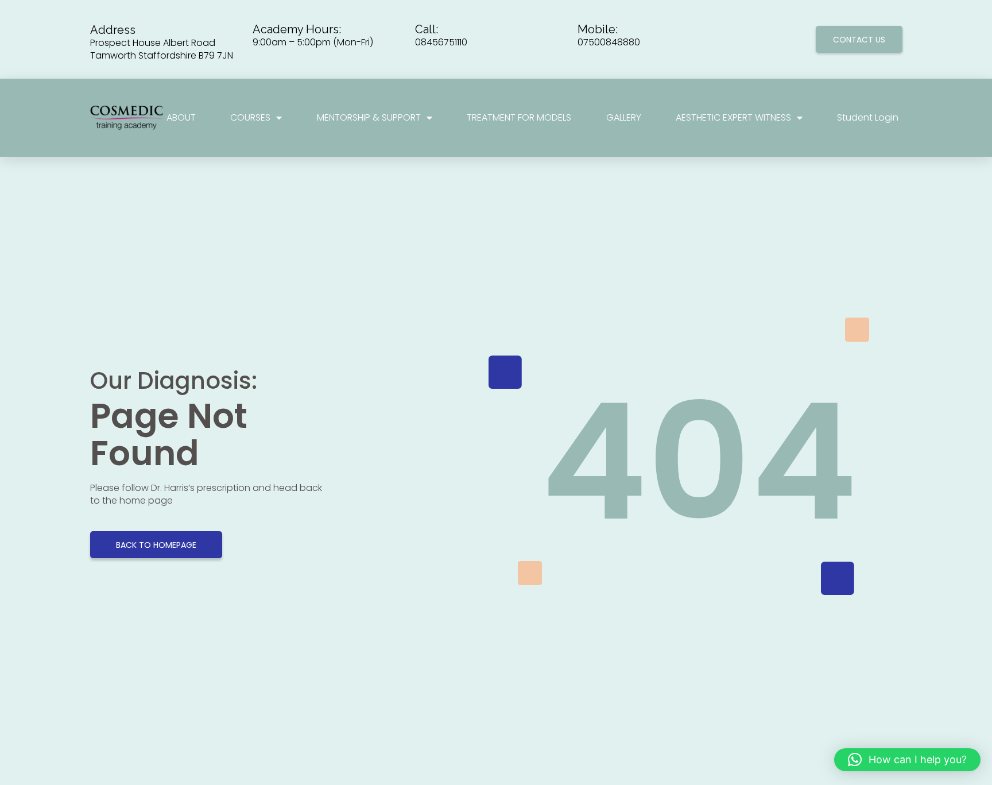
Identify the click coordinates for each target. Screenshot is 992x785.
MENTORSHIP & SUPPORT (369, 117)
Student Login (867, 117)
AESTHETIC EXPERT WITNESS (733, 117)
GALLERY (623, 117)
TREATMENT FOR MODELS (519, 117)
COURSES (250, 117)
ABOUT (181, 117)
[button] (907, 759)
